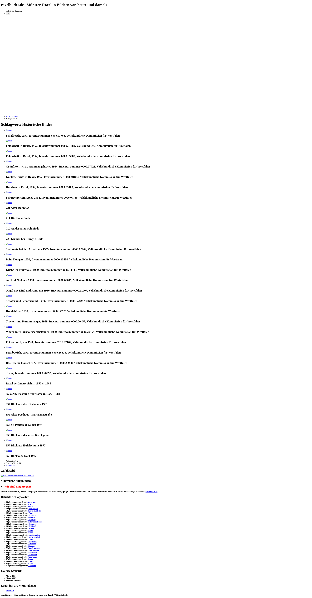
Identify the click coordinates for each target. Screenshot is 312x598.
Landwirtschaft (34, 537)
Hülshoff (32, 526)
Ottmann (31, 546)
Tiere (31, 561)
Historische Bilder (35, 522)
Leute (31, 539)
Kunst (30, 533)
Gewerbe (31, 517)
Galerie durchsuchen (14, 11)
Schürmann (32, 555)
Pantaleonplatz (34, 548)
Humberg (32, 524)
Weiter (8, 465)
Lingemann (32, 542)
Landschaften (34, 535)
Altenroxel (31, 502)
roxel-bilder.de (151, 492)
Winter (30, 563)
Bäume (30, 506)
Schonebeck (32, 552)
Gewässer (31, 520)
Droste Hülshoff (34, 511)
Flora (31, 513)
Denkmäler (33, 509)
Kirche (31, 528)
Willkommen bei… (13, 116)
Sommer (31, 559)
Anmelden (10, 591)
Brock (30, 504)
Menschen (32, 544)
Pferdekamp (34, 550)
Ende (13, 465)
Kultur (30, 531)
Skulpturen (32, 557)
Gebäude (32, 515)
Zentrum (32, 566)
